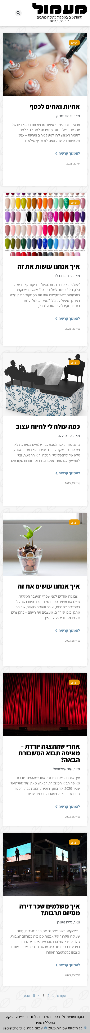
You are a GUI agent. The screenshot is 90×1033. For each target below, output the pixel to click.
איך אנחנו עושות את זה (48, 266)
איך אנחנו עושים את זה (49, 586)
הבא (27, 995)
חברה (74, 43)
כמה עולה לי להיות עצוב (48, 426)
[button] (18, 13)
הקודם (61, 995)
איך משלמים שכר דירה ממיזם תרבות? (49, 909)
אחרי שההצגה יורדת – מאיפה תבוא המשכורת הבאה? (49, 753)
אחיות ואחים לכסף (55, 106)
